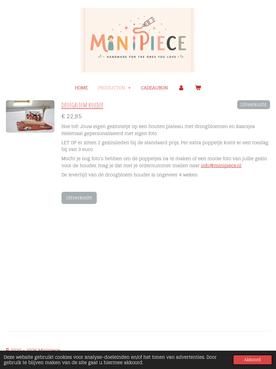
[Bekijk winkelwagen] (198, 88)
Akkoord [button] (252, 359)
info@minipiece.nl (221, 165)
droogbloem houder (82, 105)
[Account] (181, 88)
